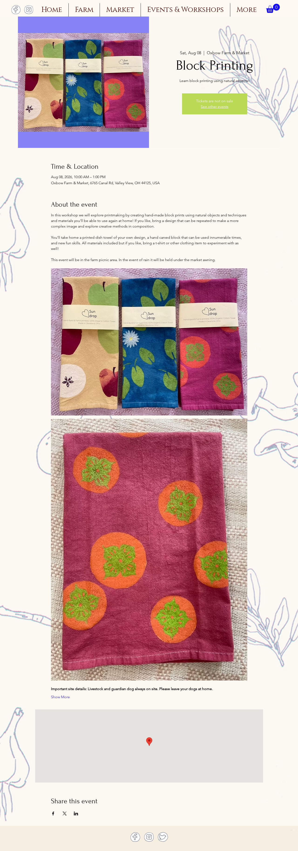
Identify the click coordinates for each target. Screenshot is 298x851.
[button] (273, 8)
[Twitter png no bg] (162, 836)
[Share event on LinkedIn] (76, 813)
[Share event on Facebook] (53, 813)
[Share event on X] (64, 813)
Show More (60, 697)
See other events (214, 106)
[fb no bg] (16, 9)
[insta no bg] (29, 9)
